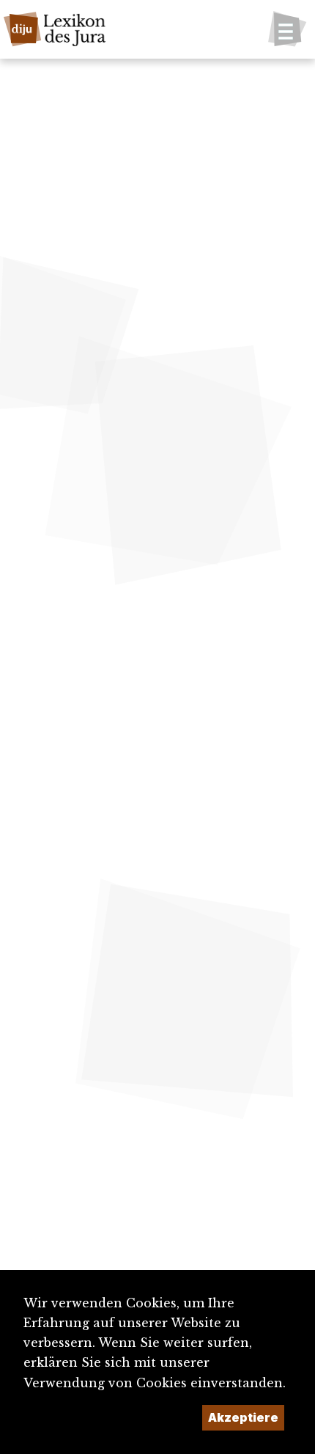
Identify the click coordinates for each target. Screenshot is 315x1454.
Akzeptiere (243, 1417)
